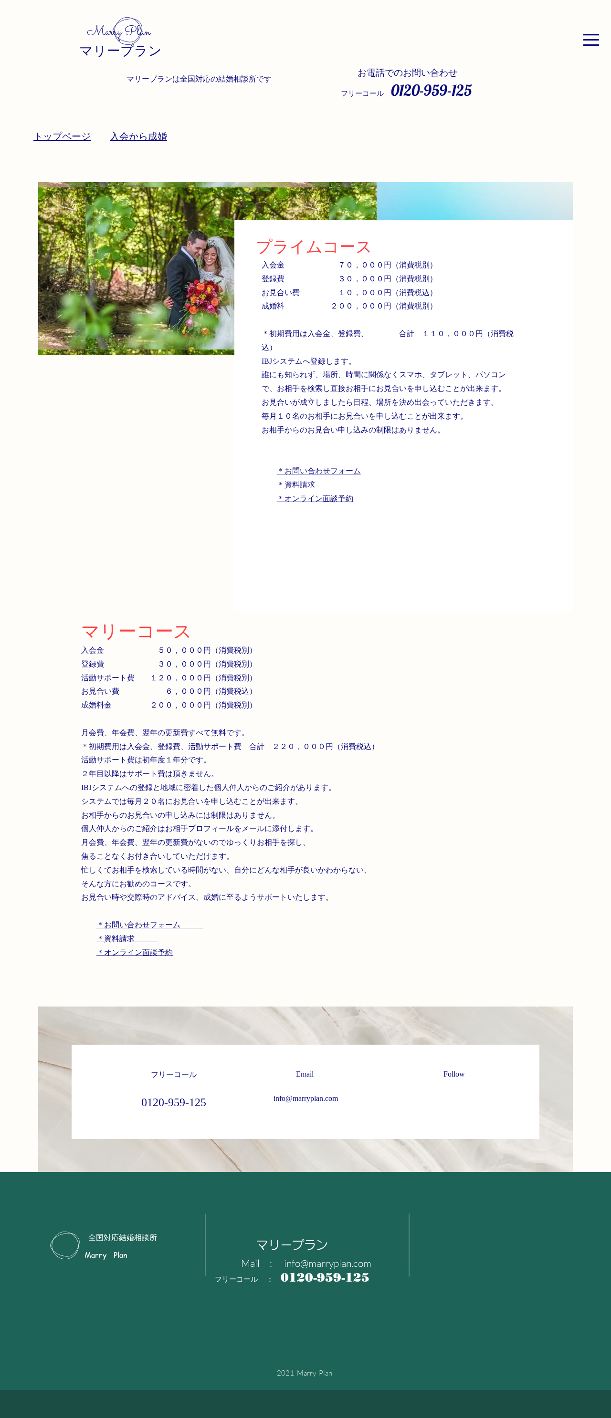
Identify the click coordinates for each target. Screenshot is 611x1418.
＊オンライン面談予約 (315, 498)
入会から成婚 (138, 136)
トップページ (62, 136)
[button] (591, 40)
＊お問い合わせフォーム (319, 471)
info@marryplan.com (306, 1098)
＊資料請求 (296, 485)
